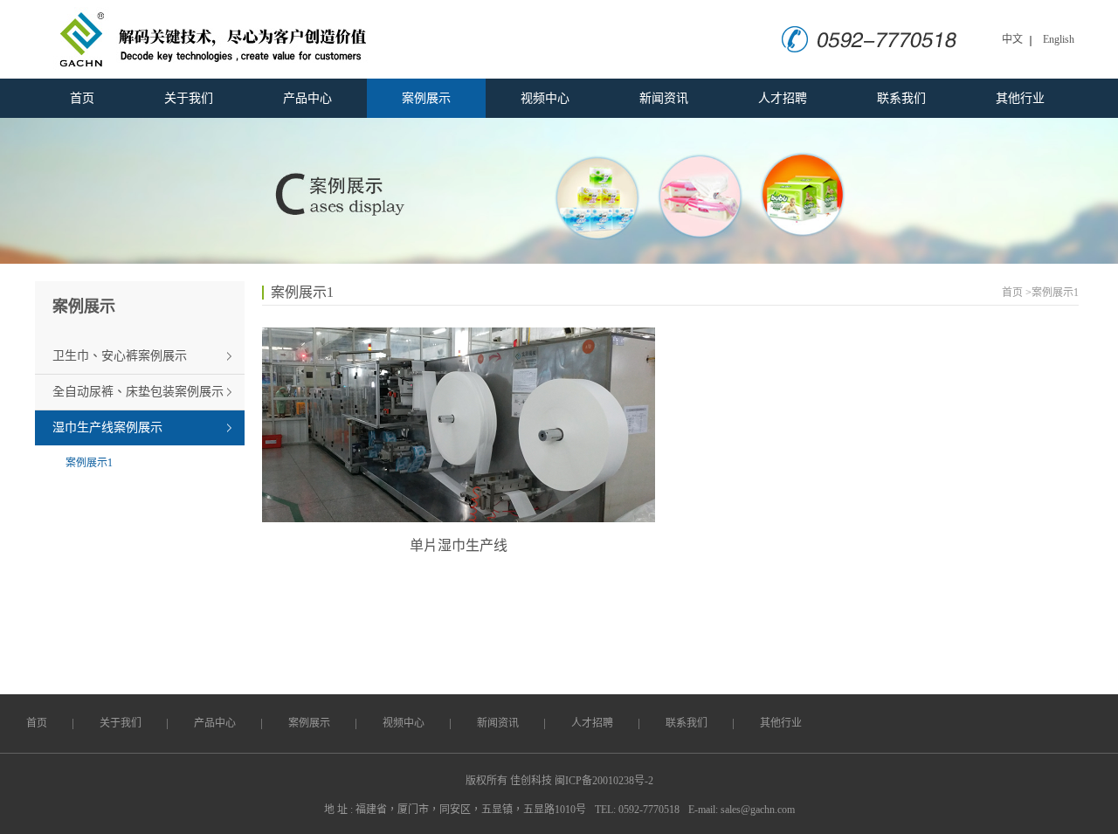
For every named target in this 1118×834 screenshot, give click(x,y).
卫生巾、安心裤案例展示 (119, 355)
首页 (82, 98)
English (1058, 39)
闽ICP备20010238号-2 (604, 781)
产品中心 (307, 98)
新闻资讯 (663, 98)
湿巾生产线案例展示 (107, 427)
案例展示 (426, 98)
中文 (1012, 39)
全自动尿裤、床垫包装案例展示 (138, 391)
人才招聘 (782, 98)
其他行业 (1020, 98)
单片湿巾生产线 (458, 545)
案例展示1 (89, 463)
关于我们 (188, 98)
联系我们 (901, 98)
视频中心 (545, 98)
